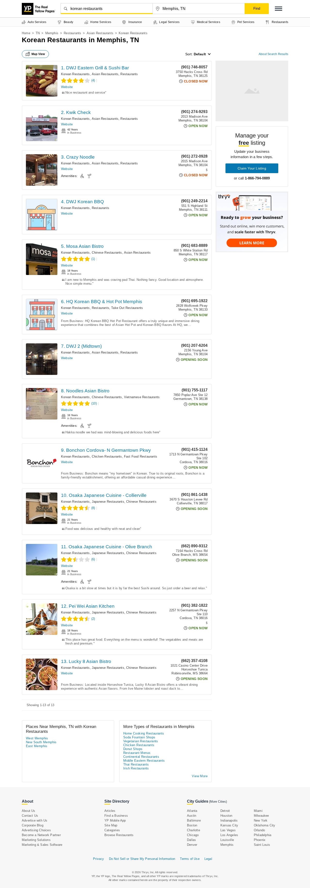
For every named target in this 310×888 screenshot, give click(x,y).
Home (26, 33)
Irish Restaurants (136, 768)
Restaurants (72, 33)
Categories (112, 830)
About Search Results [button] (273, 54)
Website (67, 87)
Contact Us (30, 815)
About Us (28, 811)
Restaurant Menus (136, 753)
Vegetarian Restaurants (140, 741)
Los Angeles (229, 835)
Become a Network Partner (41, 835)
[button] (278, 9)
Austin (191, 815)
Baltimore (194, 820)
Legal (208, 859)
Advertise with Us (34, 820)
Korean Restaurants (75, 74)
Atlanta (192, 811)
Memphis (51, 33)
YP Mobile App (115, 820)
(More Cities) (218, 801)
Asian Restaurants (100, 33)
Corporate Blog (32, 825)
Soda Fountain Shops (139, 737)
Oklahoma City (264, 825)
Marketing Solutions (36, 840)
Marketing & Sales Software (42, 845)
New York (261, 820)
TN (38, 33)
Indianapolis (229, 820)
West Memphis (37, 738)
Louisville (227, 840)
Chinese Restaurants (107, 252)
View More (200, 776)
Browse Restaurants (119, 835)
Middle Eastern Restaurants (144, 760)
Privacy (98, 859)
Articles (110, 811)
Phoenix (259, 840)
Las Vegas (228, 830)
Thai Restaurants (136, 764)
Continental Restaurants (141, 757)
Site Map (110, 825)
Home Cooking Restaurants (143, 733)
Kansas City (229, 825)
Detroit (225, 811)
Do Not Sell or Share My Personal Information (142, 859)
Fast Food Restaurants (140, 456)
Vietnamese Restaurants (142, 397)
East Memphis (36, 746)
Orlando (259, 830)
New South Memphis (41, 742)
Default (200, 54)
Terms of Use (189, 859)
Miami (258, 811)
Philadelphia (262, 835)
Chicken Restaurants (107, 456)
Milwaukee (261, 815)
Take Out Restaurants (127, 308)
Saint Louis (262, 845)
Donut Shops (132, 749)
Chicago (193, 835)
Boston (192, 825)
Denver (192, 845)
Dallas (191, 840)
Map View (38, 54)
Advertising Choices (36, 830)
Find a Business (116, 815)
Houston (226, 815)
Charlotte (193, 830)
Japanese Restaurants (108, 501)
